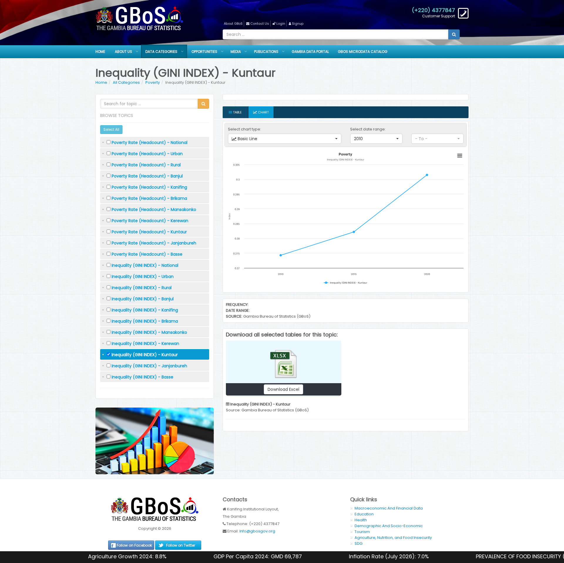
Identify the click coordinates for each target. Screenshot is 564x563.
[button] (284, 139)
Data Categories (161, 51)
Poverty (152, 82)
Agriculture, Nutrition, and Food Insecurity (393, 537)
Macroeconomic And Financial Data (389, 508)
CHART (263, 112)
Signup (297, 23)
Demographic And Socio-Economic (389, 526)
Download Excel (283, 389)
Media (236, 51)
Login (280, 23)
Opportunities (204, 51)
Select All (111, 129)
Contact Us (259, 23)
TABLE (237, 112)
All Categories (126, 82)
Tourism (362, 531)
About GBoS (233, 23)
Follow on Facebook (134, 545)
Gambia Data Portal (310, 51)
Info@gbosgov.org (257, 531)
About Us (123, 51)
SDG (358, 543)
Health (361, 520)
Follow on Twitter (180, 545)
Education (364, 514)
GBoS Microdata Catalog (362, 51)
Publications (266, 51)
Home (100, 51)
